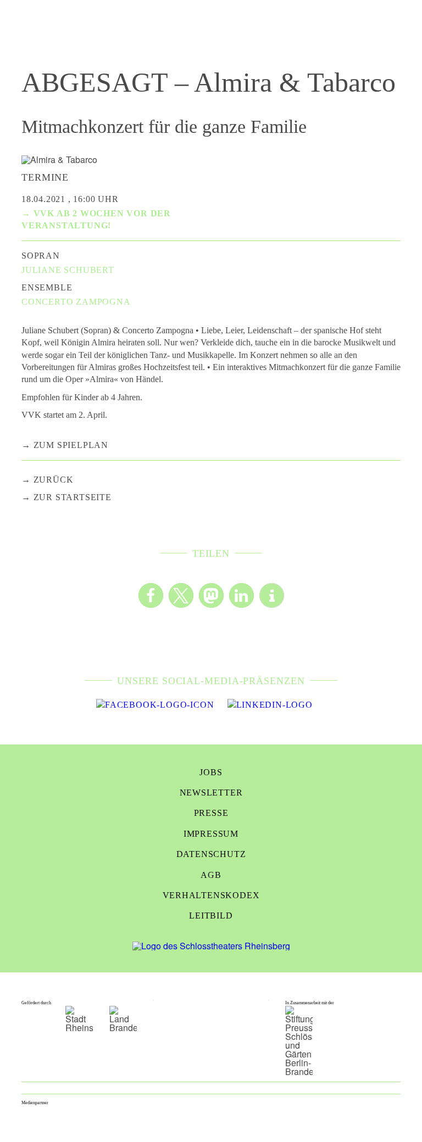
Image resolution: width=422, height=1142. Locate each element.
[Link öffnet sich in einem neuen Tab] (155, 705)
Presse (211, 813)
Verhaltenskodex (211, 895)
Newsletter (211, 792)
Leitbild (210, 915)
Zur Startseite (73, 497)
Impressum (211, 833)
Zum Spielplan (71, 445)
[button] (150, 595)
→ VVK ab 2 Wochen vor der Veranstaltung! (96, 219)
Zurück (54, 479)
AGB (211, 875)
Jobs (210, 772)
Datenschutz (211, 854)
